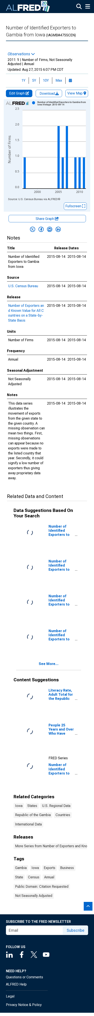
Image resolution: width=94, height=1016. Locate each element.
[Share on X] (32, 229)
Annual (49, 877)
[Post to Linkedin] (58, 229)
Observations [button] (19, 54)
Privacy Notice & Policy (24, 1005)
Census (33, 877)
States (32, 806)
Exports (49, 868)
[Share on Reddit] (49, 229)
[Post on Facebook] (41, 229)
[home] (28, 6)
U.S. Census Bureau (23, 286)
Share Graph (45, 219)
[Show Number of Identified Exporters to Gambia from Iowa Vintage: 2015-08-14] (63, 103)
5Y (34, 80)
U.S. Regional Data (56, 806)
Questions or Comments (24, 977)
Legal (10, 996)
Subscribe (75, 930)
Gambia (21, 868)
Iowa (19, 806)
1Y (23, 80)
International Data (28, 824)
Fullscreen (73, 206)
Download (48, 93)
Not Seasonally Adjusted (33, 896)
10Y (46, 80)
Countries (63, 815)
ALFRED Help (16, 984)
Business (67, 868)
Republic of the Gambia (33, 815)
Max (59, 80)
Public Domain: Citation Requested (41, 886)
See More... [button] (49, 664)
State (19, 877)
